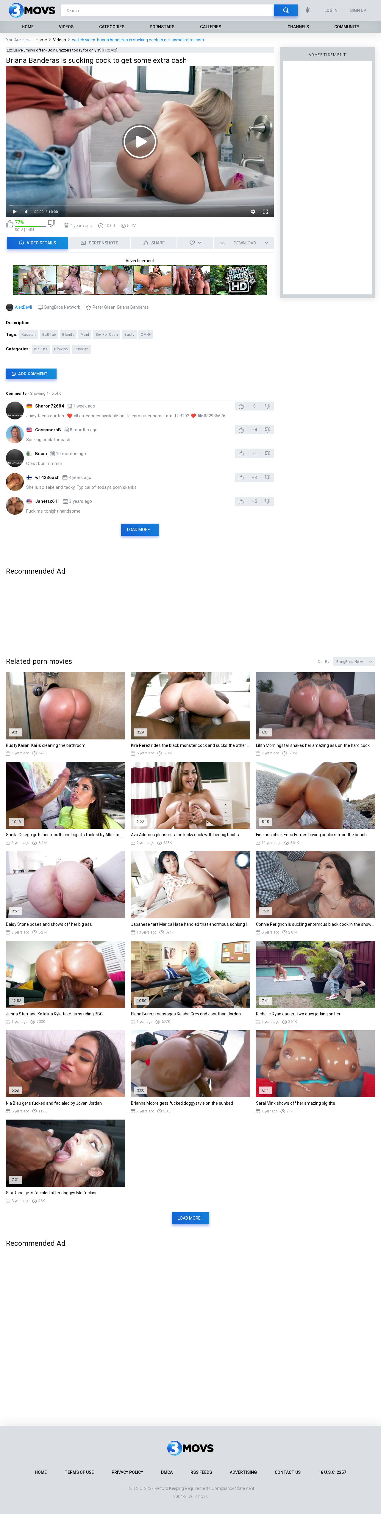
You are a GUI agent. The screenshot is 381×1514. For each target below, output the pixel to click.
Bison (41, 453)
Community (346, 26)
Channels (298, 26)
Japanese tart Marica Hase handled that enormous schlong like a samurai (190, 924)
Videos (66, 26)
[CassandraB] (15, 434)
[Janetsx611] (15, 506)
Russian (28, 335)
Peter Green (104, 307)
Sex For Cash (107, 335)
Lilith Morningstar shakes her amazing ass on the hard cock (313, 745)
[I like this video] (9, 226)
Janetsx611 (47, 501)
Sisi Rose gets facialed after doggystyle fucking (52, 1192)
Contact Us (288, 1472)
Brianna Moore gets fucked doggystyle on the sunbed (182, 1103)
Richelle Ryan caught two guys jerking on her (298, 1014)
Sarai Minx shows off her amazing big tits (295, 1103)
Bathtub (49, 335)
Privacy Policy (127, 1472)
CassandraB (48, 430)
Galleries (210, 26)
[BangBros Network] (140, 292)
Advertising (243, 1472)
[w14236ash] (15, 482)
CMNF (146, 335)
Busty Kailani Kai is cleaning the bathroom (45, 745)
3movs (201, 1496)
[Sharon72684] (15, 410)
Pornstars (162, 26)
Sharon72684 (49, 406)
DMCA (167, 1472)
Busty (129, 335)
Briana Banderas (133, 307)
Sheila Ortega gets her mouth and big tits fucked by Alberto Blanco (65, 834)
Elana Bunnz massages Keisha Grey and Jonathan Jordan (186, 1014)
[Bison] (15, 458)
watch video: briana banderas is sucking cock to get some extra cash (138, 40)
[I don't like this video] (51, 226)
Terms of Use (79, 1472)
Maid (85, 335)
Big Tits (41, 349)
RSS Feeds (201, 1472)
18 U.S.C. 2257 (332, 1472)
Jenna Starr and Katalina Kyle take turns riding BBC (54, 1014)
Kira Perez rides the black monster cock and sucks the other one (190, 745)
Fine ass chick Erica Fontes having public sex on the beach (311, 834)
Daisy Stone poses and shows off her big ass (49, 924)
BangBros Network (62, 307)
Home (28, 26)
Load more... (140, 529)
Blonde (68, 335)
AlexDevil (23, 307)
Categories (111, 26)
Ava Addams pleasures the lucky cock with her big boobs (185, 834)
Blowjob (61, 349)
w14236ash (47, 477)
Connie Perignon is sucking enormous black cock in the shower (315, 924)
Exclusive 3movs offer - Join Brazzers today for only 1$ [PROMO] (62, 50)
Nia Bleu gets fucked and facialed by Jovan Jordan (54, 1103)
